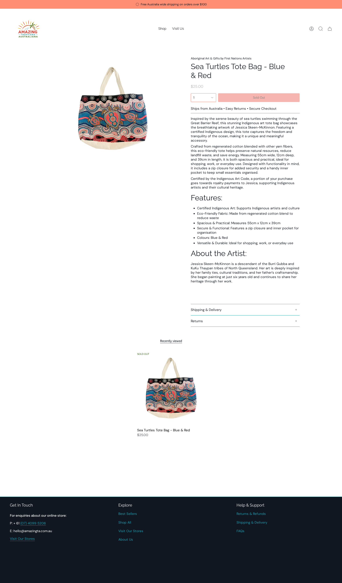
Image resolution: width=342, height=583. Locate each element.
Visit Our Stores (22, 538)
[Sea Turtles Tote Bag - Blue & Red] (171, 388)
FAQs (240, 531)
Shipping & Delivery (206, 310)
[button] (162, 29)
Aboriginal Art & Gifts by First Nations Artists (221, 58)
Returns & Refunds (251, 514)
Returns (197, 321)
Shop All (124, 522)
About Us (125, 539)
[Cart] (329, 28)
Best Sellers (127, 514)
